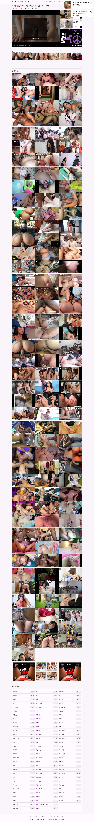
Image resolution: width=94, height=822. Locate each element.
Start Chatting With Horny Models (76, 23)
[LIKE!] (12, 8)
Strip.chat (75, 17)
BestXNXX (19, 1)
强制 (63, 2)
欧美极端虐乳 (52, 2)
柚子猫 (58, 2)
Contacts (31, 819)
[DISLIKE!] (16, 8)
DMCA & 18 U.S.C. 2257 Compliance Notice (56, 819)
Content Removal (40, 819)
